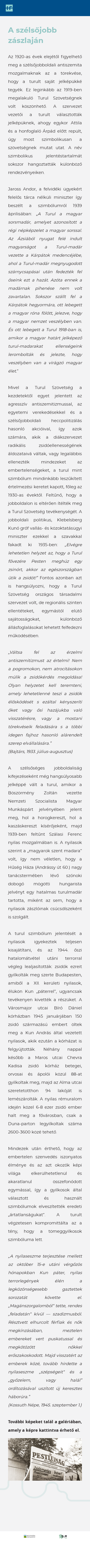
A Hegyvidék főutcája (9, 8)
